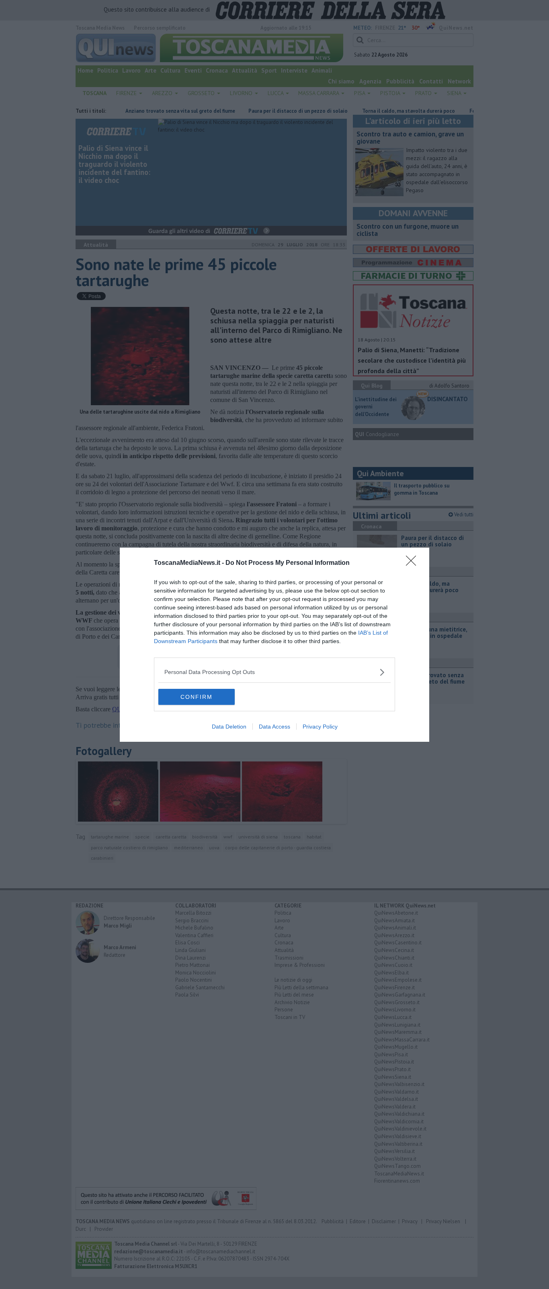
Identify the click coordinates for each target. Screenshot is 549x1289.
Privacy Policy (320, 726)
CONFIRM (196, 697)
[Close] (413, 563)
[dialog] (274, 645)
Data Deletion (229, 726)
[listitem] (274, 672)
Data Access (274, 726)
